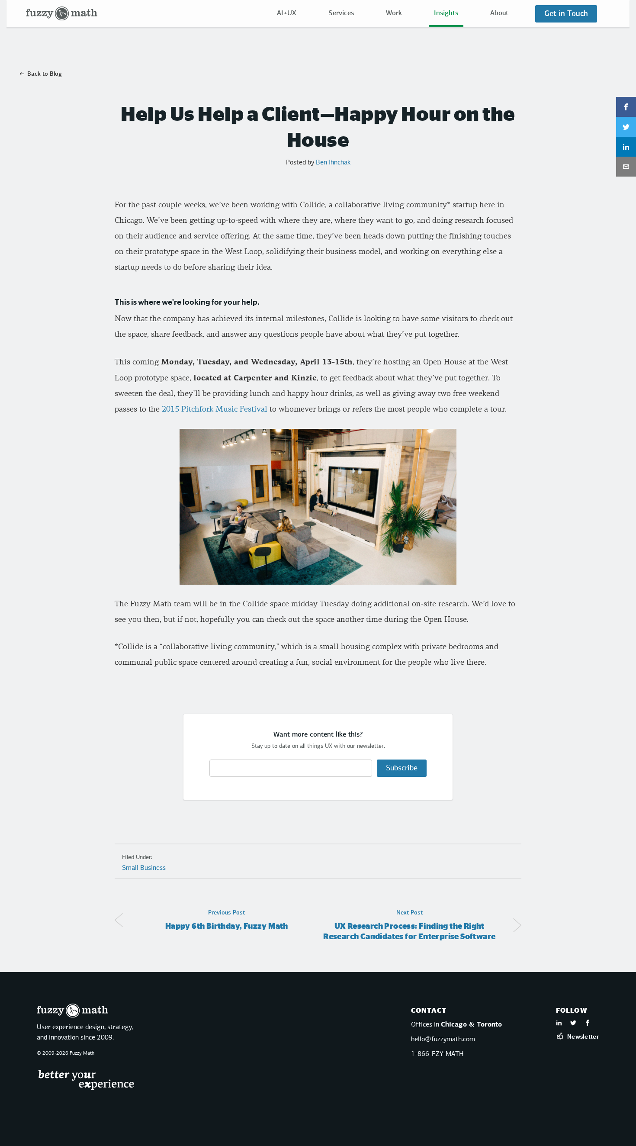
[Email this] (626, 167)
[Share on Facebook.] (626, 107)
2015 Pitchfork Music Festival (214, 409)
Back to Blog (44, 74)
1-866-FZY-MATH (437, 1054)
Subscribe (402, 768)
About (499, 13)
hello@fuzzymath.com (443, 1039)
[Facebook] (588, 1024)
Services (341, 13)
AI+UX (286, 13)
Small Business (144, 868)
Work (394, 13)
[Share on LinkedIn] (626, 147)
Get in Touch (566, 14)
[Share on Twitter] (626, 127)
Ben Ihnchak (333, 162)
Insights (446, 13)
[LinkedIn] (559, 1024)
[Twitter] (573, 1024)
